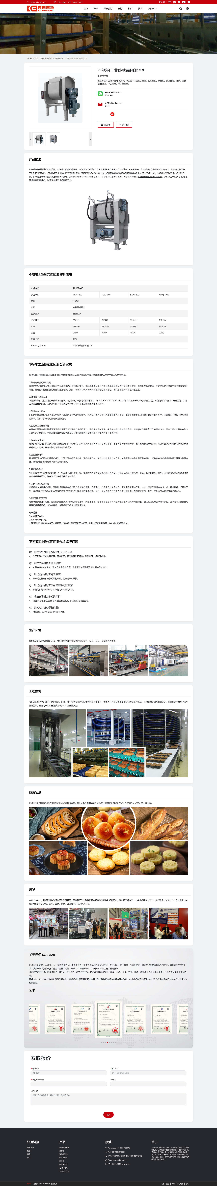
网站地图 (180, 1184)
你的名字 (35, 1068)
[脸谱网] (174, 2)
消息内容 (34, 1091)
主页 (86, 8)
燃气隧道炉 (63, 1157)
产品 (96, 8)
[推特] (179, 2)
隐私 (187, 1184)
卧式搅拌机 (59, 58)
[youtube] (183, 2)
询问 (28, 1157)
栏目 (130, 8)
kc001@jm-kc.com (38, 2)
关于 (167, 1184)
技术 (140, 8)
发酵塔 (61, 1151)
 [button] (30, 139)
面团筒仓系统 (46, 58)
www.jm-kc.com (121, 1160)
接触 (28, 1151)
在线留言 (124, 125)
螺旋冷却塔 (63, 1164)
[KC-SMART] (108, 33)
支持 (120, 8)
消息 (28, 1154)
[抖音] (188, 2)
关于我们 (108, 8)
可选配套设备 (64, 1171)
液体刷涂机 (63, 1154)
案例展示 (152, 8)
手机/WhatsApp (37, 1080)
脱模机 (61, 1161)
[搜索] (180, 8)
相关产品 (106, 125)
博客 (169, 2)
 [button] (91, 139)
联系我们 (162, 2)
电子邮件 (114, 1068)
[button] (101, 1042)
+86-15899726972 (113, 92)
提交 (108, 1115)
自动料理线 (63, 1168)
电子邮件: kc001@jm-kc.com (117, 1164)
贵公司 (113, 1080)
